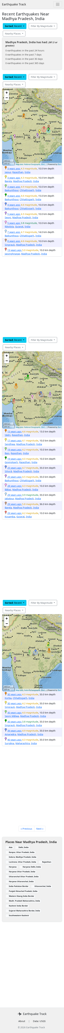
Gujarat (19, 226)
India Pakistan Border (18, 886)
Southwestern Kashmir (19, 915)
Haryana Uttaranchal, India (21, 881)
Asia (10, 847)
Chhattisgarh (27, 190)
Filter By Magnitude (42, 26)
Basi (7, 453)
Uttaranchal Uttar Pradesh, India (24, 876)
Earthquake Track (14, 4)
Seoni (8, 217)
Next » (39, 828)
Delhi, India (24, 847)
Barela (8, 181)
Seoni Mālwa (12, 716)
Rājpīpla (9, 226)
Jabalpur (9, 498)
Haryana (13, 867)
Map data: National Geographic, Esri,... (31, 164)
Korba (8, 698)
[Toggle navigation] (57, 4)
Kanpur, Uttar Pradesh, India (21, 852)
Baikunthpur (11, 190)
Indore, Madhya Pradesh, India (22, 857)
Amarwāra (10, 734)
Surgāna (9, 743)
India (27, 172)
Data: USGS (39, 1021)
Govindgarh (11, 462)
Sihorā (8, 471)
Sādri (8, 435)
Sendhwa (10, 444)
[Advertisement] (32, 297)
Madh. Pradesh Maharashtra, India (24, 901)
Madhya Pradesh (22, 181)
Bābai (8, 489)
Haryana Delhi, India (32, 867)
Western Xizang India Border (21, 896)
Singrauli (10, 244)
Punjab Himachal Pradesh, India (23, 891)
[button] (24, 115)
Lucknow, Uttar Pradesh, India (22, 862)
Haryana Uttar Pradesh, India (22, 871)
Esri (59, 164)
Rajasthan (17, 172)
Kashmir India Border (18, 905)
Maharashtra (22, 743)
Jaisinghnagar (12, 253)
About (21, 1021)
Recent (13, 26)
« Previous (26, 828)
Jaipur (8, 172)
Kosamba (10, 516)
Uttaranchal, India (42, 886)
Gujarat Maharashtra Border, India (24, 910)
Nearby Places (13, 33)
